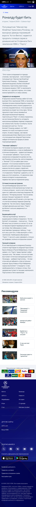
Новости (21, 395)
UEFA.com (5, 426)
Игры (3, 403)
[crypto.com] (8, 375)
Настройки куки (7, 476)
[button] (30, 6)
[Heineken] (5, 371)
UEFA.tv (4, 395)
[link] (12, 6)
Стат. (3, 407)
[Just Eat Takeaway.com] (21, 375)
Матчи (4, 391)
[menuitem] (13, 6)
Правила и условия (8, 470)
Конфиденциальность (8, 467)
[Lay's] (18, 371)
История (21, 399)
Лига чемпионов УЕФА (4, 6)
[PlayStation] (11, 371)
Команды (21, 391)
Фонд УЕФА (5, 430)
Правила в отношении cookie (11, 473)
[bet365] (15, 375)
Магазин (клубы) (24, 407)
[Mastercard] (31, 371)
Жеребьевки (5, 399)
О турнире (22, 403)
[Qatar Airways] (28, 375)
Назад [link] (6, 12)
